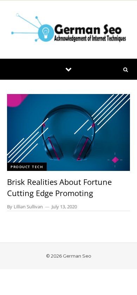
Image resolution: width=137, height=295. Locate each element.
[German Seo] (68, 29)
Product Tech (27, 166)
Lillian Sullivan (28, 206)
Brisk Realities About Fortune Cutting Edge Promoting (59, 187)
